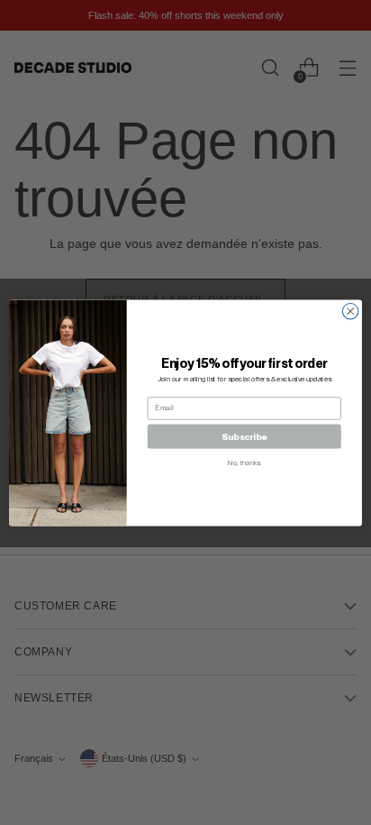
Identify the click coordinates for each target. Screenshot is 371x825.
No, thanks (244, 462)
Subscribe (244, 436)
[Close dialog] (350, 311)
